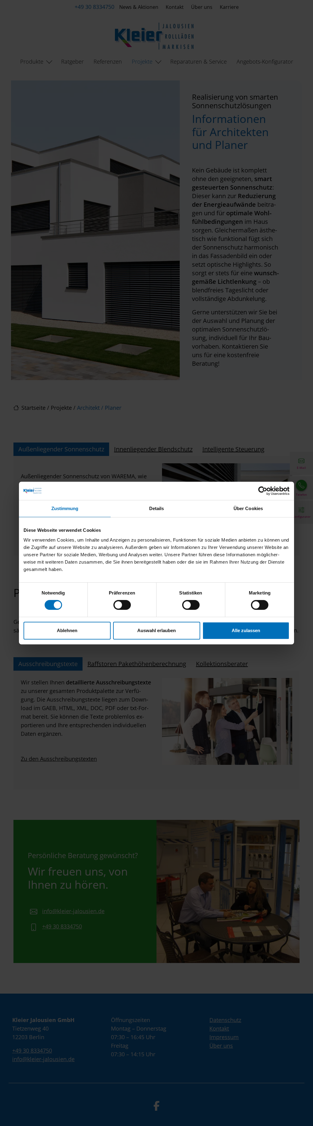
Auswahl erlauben (156, 630)
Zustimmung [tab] (65, 508)
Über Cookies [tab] (248, 508)
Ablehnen (67, 630)
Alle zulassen (246, 630)
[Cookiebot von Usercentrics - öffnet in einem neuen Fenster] (262, 490)
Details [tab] (156, 508)
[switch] (122, 605)
